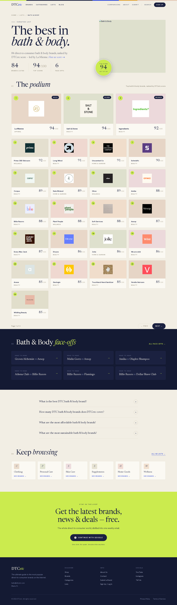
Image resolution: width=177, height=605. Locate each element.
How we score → (57, 57)
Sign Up (159, 5)
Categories (42, 5)
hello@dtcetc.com (18, 583)
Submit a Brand (106, 580)
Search (147, 5)
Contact (103, 576)
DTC (16, 4)
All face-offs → (157, 344)
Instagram (139, 576)
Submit (135, 5)
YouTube (139, 572)
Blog (61, 5)
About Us (103, 572)
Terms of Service (159, 599)
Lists (53, 5)
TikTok (138, 580)
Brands (29, 5)
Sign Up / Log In (106, 584)
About (126, 5)
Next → (159, 326)
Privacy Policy (145, 599)
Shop (67, 572)
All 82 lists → (159, 454)
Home (13, 15)
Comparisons (114, 5)
